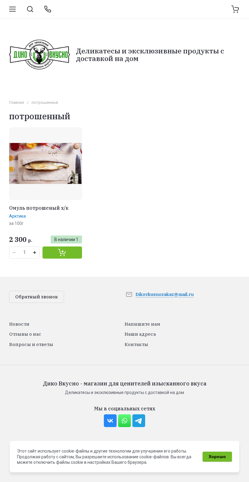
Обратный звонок (36, 297)
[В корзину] (62, 252)
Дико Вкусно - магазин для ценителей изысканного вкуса (124, 383)
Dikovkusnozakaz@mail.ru (164, 294)
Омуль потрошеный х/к (39, 208)
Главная (16, 102)
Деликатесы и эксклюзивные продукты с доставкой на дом (150, 54)
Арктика (17, 216)
